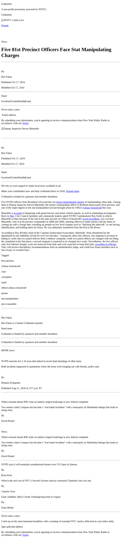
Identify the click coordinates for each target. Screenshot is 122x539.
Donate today (73, 191)
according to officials (105, 244)
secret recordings (91, 218)
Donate (5, 25)
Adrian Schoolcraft (92, 207)
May (12, 216)
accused (18, 213)
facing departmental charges (70, 202)
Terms (25, 123)
